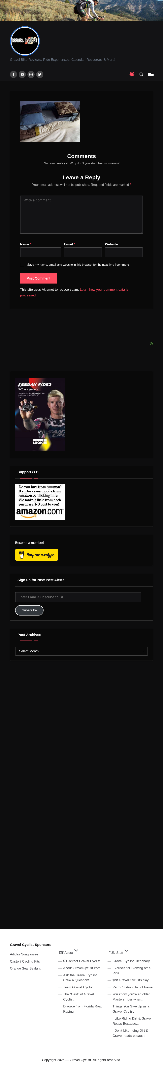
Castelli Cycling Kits (25, 961)
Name (25, 244)
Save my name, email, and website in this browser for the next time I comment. (78, 264)
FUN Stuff (116, 953)
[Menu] (150, 74)
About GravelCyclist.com (81, 968)
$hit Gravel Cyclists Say (131, 980)
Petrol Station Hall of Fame (132, 987)
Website (111, 244)
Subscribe (29, 610)
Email (69, 244)
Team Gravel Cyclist (78, 987)
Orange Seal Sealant (25, 968)
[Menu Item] (13, 74)
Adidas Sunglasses (24, 954)
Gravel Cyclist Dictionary (131, 961)
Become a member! (29, 543)
